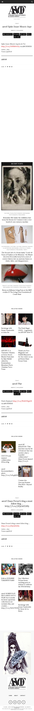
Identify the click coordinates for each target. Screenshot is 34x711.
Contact (22, 695)
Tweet (17, 23)
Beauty (5, 285)
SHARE (16, 34)
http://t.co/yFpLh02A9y (10, 525)
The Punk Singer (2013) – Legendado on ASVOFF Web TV (25, 330)
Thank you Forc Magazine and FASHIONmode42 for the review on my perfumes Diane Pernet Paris (25, 355)
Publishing (21, 214)
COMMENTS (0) (8, 34)
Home (10, 695)
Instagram (26, 213)
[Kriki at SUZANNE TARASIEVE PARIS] (8, 569)
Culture (6, 213)
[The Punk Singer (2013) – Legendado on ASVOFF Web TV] (25, 319)
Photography (13, 214)
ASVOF (21, 30)
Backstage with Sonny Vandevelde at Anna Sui (7, 330)
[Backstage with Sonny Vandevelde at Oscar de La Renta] (25, 595)
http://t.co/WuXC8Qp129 (22, 401)
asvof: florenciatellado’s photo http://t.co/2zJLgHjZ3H (10, 471)
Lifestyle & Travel (25, 248)
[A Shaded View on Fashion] (17, 11)
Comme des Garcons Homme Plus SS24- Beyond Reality (25, 483)
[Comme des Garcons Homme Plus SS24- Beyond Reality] (25, 471)
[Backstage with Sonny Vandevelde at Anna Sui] (8, 319)
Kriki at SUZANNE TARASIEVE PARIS (7, 579)
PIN (30, 34)
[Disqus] (17, 94)
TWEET (23, 34)
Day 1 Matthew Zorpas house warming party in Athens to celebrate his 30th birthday (25, 582)
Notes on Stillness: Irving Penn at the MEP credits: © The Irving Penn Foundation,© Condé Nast (17, 292)
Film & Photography (16, 213)
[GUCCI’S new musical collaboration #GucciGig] (8, 446)
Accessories (6, 246)
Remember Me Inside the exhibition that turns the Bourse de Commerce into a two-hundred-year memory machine (17, 219)
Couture (13, 246)
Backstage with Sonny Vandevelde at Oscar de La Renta (24, 607)
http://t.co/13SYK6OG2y (10, 46)
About (16, 695)
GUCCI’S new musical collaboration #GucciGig (6, 458)
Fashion (24, 246)
